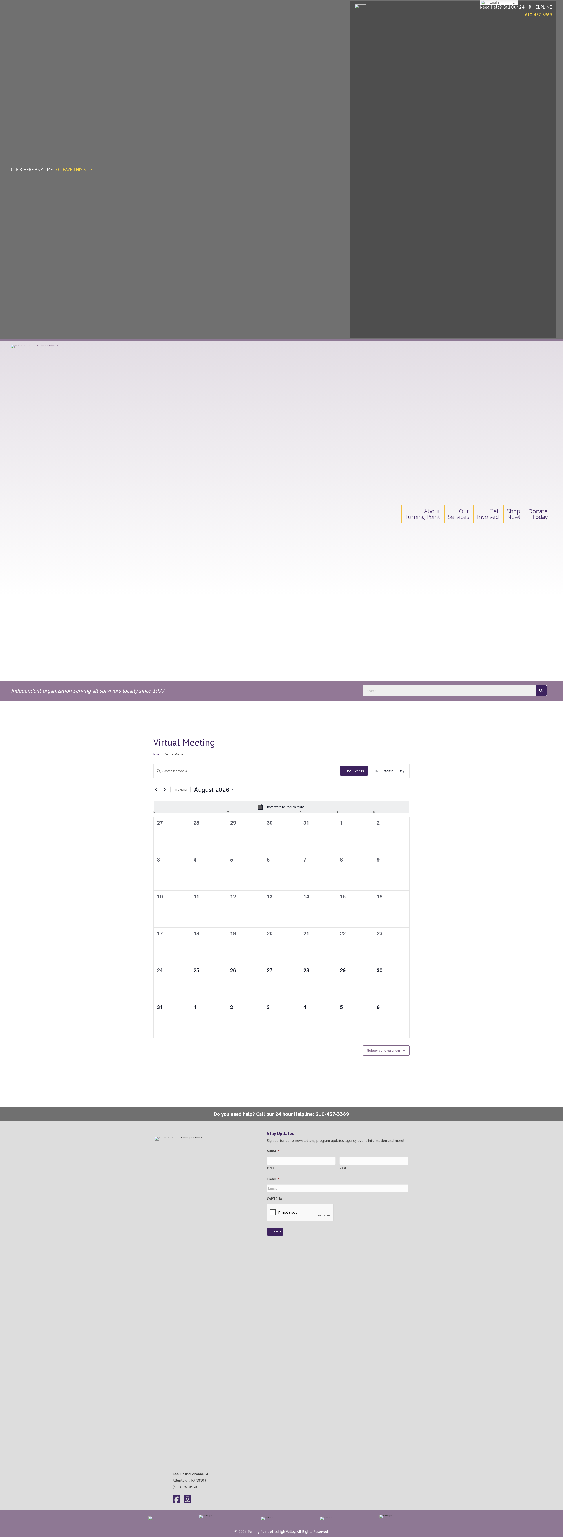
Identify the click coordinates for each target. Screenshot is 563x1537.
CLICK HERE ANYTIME (52, 169)
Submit (275, 1231)
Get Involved (488, 514)
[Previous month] (156, 789)
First (270, 1168)
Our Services (458, 514)
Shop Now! (513, 514)
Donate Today (538, 514)
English (495, 2)
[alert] (281, 807)
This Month (180, 789)
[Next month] (164, 789)
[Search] (541, 690)
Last (343, 1168)
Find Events (354, 770)
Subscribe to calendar (383, 1050)
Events (157, 754)
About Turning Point (422, 514)
